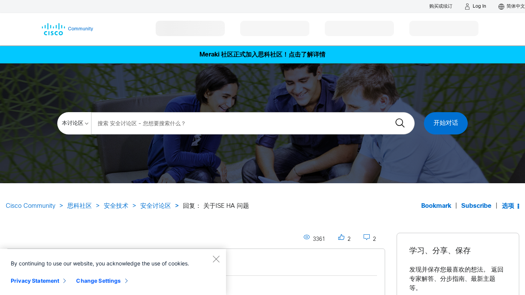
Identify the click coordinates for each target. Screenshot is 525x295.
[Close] (216, 259)
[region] (113, 272)
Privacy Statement (35, 280)
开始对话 (446, 123)
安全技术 (116, 206)
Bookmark (436, 206)
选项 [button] (508, 206)
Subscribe (476, 206)
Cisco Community (30, 206)
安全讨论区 (155, 206)
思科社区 (79, 206)
